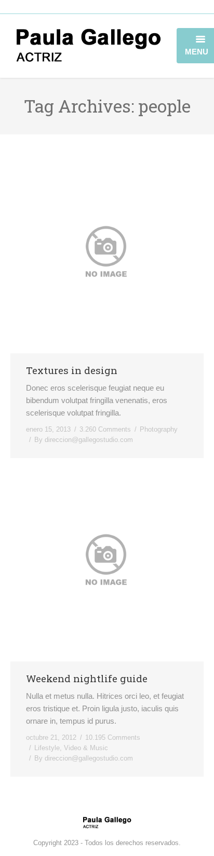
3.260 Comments (105, 429)
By (83, 440)
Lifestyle (47, 748)
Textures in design (71, 370)
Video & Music (86, 748)
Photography (159, 429)
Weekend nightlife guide (87, 678)
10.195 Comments (112, 737)
